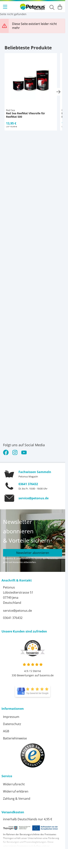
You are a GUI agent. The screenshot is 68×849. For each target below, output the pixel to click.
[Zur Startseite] (32, 7)
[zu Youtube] (24, 452)
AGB (6, 731)
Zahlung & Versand (16, 798)
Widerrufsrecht (14, 784)
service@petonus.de (34, 498)
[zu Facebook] (6, 452)
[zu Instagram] (14, 452)
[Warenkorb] (60, 6)
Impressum (11, 717)
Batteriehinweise (15, 738)
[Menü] (5, 6)
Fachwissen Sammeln (35, 472)
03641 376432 (28, 484)
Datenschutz (12, 724)
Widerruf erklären (15, 791)
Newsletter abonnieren (32, 553)
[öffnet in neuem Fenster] (33, 691)
